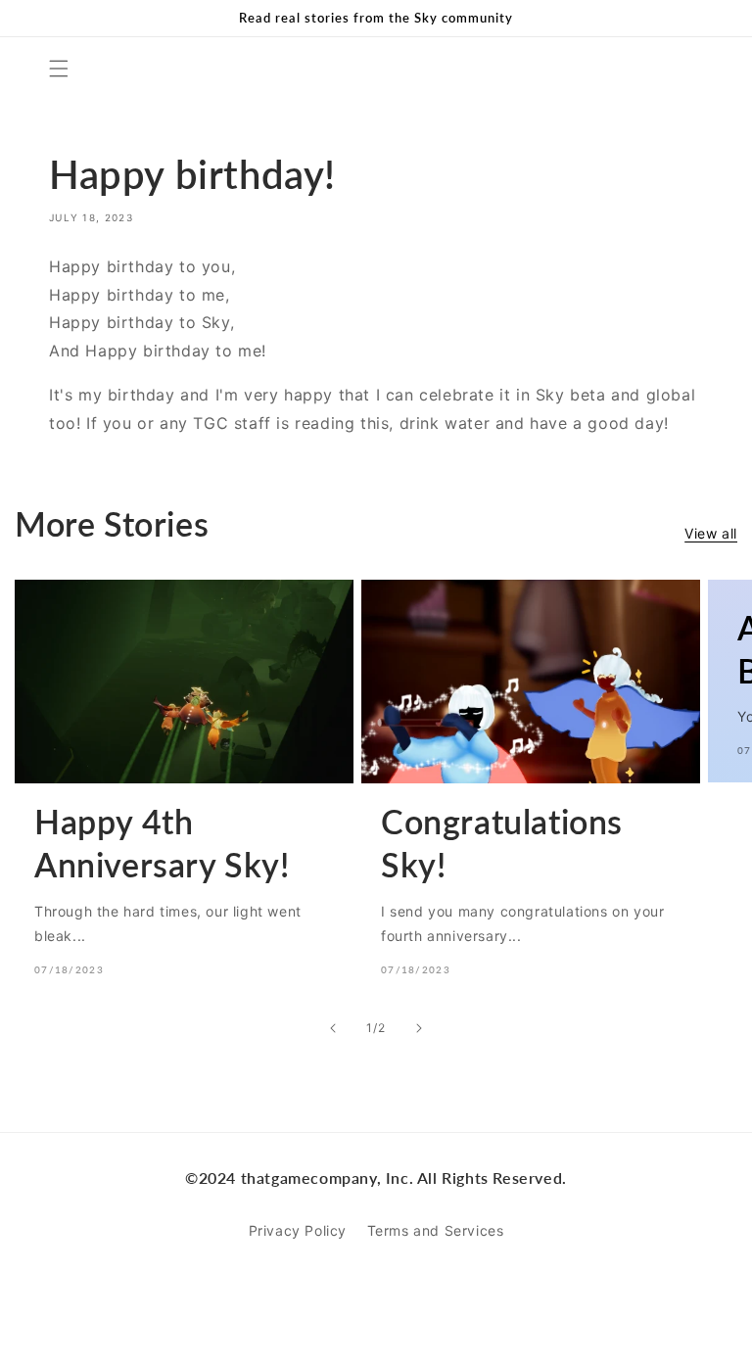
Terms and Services (435, 1230)
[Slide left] (332, 1028)
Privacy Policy (298, 1230)
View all (710, 533)
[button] (58, 68)
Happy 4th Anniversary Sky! (162, 842)
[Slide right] (419, 1028)
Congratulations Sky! (502, 842)
